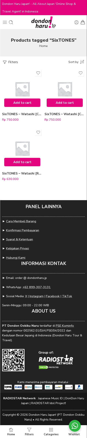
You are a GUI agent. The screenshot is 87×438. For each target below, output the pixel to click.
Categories (51, 434)
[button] (22, 103)
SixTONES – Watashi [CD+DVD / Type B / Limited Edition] (22, 114)
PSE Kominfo (65, 326)
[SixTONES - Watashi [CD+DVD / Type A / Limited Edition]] (65, 89)
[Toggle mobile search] (11, 22)
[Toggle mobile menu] (5, 22)
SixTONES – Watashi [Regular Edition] (22, 173)
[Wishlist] (38, 73)
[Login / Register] (76, 22)
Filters (12, 62)
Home (43, 46)
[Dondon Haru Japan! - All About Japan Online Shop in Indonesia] (43, 22)
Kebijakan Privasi (17, 248)
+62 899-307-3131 (37, 287)
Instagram (37, 296)
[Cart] (83, 22)
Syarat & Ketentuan (19, 239)
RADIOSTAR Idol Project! (48, 403)
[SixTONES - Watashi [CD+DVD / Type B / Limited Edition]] (22, 89)
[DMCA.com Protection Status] (49, 367)
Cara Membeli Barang (21, 221)
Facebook (53, 296)
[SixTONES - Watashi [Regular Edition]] (22, 148)
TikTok (67, 296)
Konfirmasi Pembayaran (22, 230)
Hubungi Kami (15, 258)
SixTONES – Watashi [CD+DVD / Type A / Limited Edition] (65, 114)
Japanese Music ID (50, 398)
